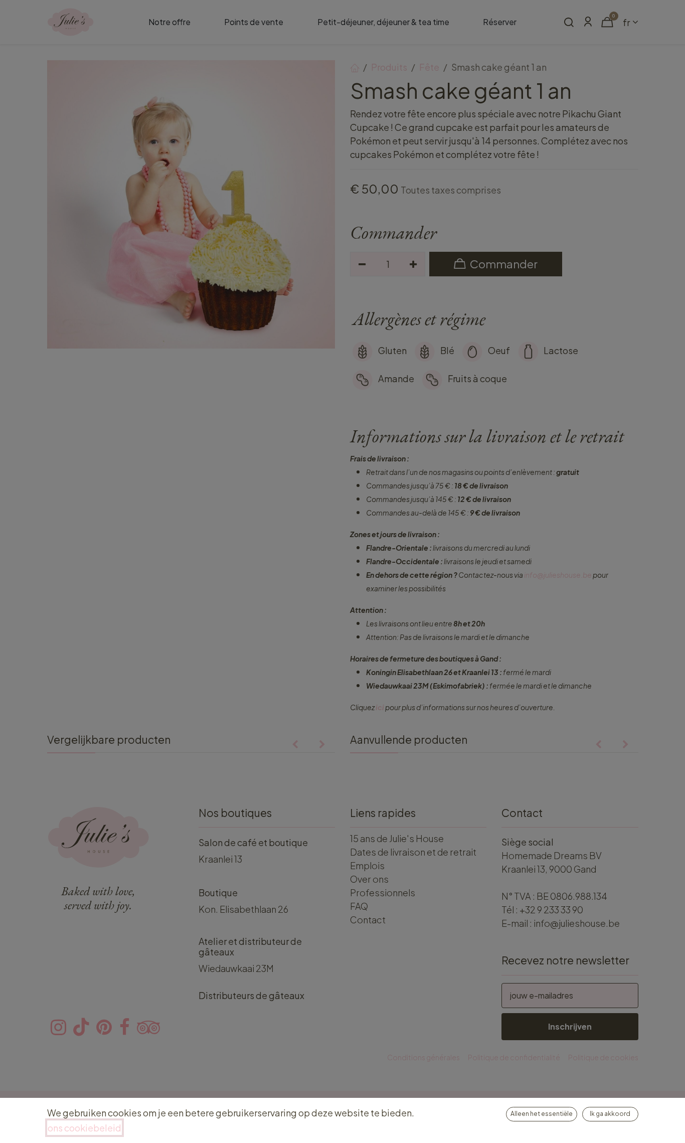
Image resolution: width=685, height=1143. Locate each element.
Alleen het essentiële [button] (541, 1113)
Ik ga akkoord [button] (610, 1113)
